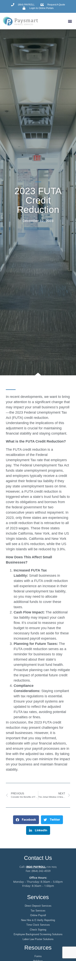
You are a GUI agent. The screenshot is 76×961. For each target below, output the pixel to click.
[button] (70, 21)
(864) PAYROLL (36, 867)
